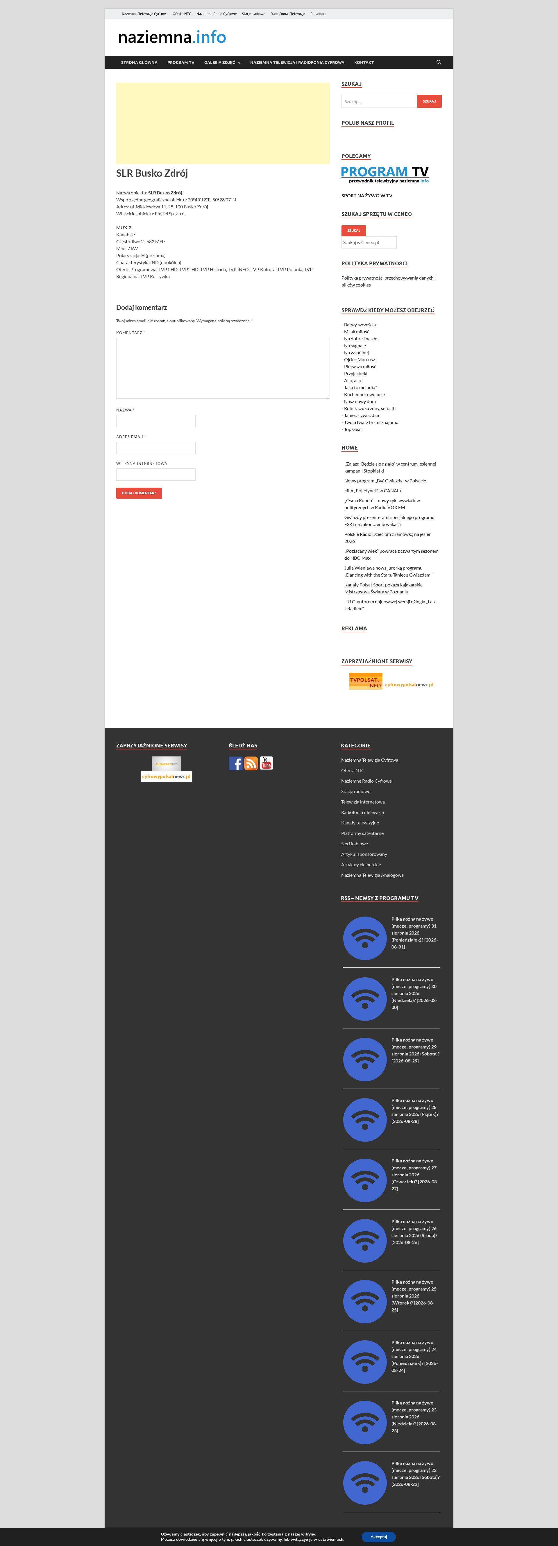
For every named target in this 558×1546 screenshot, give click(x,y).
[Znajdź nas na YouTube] (266, 763)
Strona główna (139, 62)
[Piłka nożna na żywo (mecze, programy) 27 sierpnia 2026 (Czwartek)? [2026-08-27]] (365, 1200)
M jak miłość (356, 331)
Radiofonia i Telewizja (288, 14)
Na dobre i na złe (360, 338)
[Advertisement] (223, 123)
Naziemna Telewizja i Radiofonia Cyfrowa (297, 62)
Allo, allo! (353, 380)
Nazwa (125, 410)
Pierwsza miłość (360, 366)
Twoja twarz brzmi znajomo (371, 422)
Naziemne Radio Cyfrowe (216, 14)
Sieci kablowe (354, 843)
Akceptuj (379, 1537)
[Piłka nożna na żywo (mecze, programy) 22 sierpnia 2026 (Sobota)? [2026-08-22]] (365, 1503)
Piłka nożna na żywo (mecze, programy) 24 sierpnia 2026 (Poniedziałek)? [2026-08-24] (414, 1356)
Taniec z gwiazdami (363, 415)
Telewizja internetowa (363, 801)
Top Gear (353, 429)
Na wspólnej (356, 352)
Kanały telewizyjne (360, 822)
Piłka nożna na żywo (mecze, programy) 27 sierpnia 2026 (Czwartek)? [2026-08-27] (415, 1174)
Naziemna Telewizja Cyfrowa (144, 14)
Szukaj (353, 230)
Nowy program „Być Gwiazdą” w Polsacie (385, 480)
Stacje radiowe (253, 14)
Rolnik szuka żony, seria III (370, 408)
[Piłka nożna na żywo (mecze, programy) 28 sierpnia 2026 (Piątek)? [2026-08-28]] (365, 1140)
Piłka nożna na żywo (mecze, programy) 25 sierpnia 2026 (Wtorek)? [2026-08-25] (414, 1295)
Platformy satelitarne (362, 833)
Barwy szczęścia (360, 324)
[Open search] (438, 62)
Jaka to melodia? (360, 387)
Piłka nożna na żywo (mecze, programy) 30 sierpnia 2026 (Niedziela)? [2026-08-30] (414, 993)
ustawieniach (330, 1539)
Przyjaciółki (355, 373)
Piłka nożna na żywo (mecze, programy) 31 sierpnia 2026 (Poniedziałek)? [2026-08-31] (414, 932)
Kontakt (364, 62)
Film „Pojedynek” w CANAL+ (373, 490)
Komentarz (130, 332)
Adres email (131, 436)
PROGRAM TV (180, 62)
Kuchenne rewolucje (364, 394)
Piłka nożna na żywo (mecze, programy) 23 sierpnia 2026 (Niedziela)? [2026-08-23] (414, 1416)
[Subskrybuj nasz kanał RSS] (251, 763)
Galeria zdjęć (219, 62)
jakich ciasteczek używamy (256, 1539)
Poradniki (318, 14)
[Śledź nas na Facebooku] (236, 763)
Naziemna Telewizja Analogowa (372, 875)
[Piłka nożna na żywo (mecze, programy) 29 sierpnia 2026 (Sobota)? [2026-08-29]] (365, 1079)
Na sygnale (355, 345)
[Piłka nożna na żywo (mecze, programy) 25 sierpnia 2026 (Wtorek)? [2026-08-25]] (365, 1321)
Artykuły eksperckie (361, 864)
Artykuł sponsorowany (364, 854)
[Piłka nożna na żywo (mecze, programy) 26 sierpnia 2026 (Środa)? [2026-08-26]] (365, 1261)
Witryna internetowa (141, 463)
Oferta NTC (182, 14)
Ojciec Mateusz (359, 359)
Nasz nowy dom (360, 401)
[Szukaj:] (391, 101)
